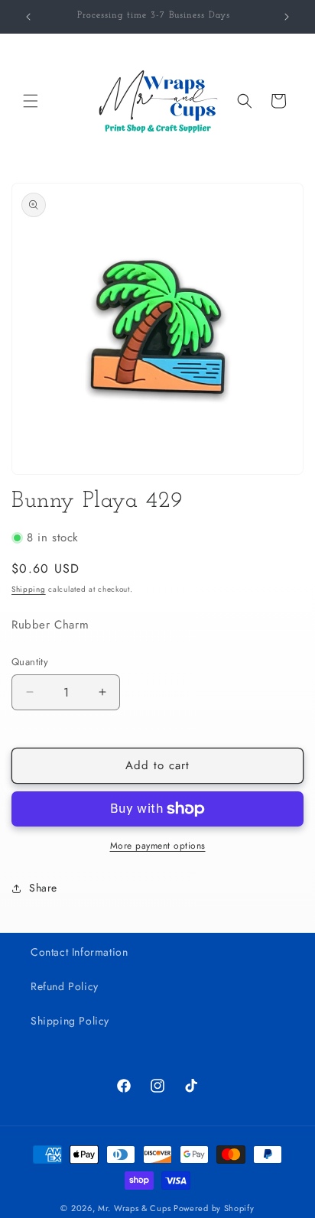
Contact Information (79, 952)
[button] (30, 101)
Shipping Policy (70, 1020)
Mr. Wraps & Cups (134, 1208)
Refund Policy (65, 986)
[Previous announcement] (28, 17)
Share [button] (43, 887)
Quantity (29, 661)
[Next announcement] (287, 17)
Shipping (28, 589)
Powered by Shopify (214, 1208)
